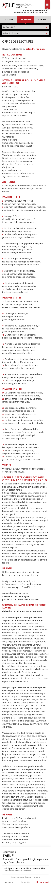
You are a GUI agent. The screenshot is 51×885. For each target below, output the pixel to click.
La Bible (42, 19)
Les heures (25, 19)
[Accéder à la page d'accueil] (8, 5)
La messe (8, 19)
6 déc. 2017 (24, 27)
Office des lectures (24, 33)
